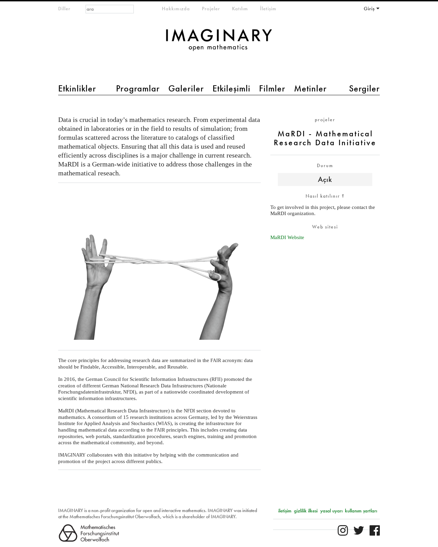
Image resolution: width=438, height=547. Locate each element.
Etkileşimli (231, 88)
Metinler (310, 88)
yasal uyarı (331, 511)
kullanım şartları (361, 511)
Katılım (240, 8)
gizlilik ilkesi (306, 511)
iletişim (285, 511)
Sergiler (364, 88)
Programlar (138, 88)
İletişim (268, 8)
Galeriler (186, 88)
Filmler (272, 88)
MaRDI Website (287, 237)
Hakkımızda (176, 8)
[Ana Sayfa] (219, 43)
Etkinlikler (77, 88)
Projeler (211, 8)
